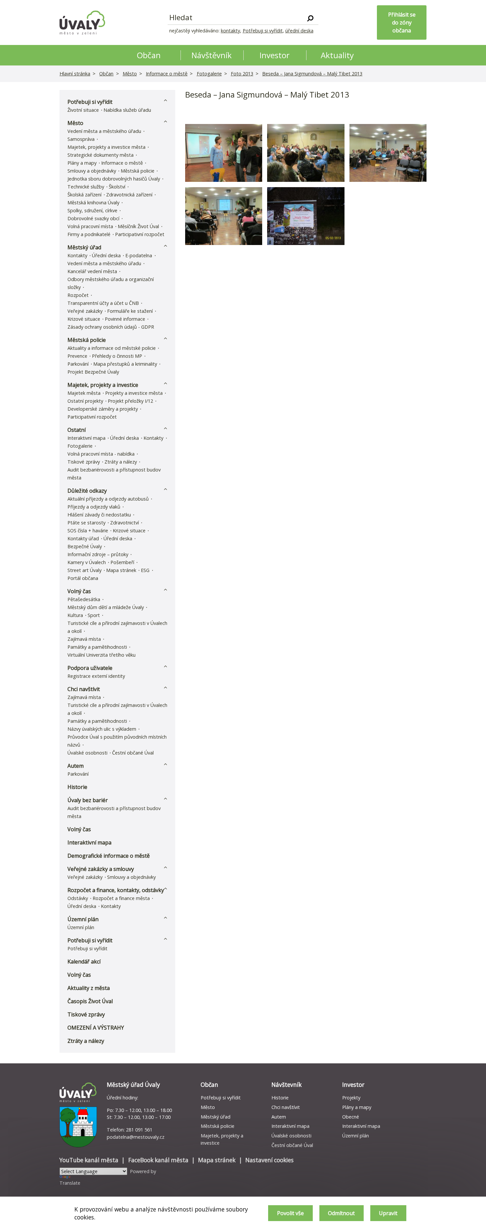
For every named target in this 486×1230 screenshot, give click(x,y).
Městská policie (137, 171)
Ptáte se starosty (86, 522)
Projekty (351, 1097)
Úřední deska (106, 255)
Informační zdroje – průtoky (97, 554)
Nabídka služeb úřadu (127, 110)
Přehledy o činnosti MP (117, 356)
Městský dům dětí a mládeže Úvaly (105, 607)
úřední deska (299, 30)
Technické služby (85, 187)
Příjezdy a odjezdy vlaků (93, 507)
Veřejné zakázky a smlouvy (100, 869)
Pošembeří (122, 562)
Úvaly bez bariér (87, 800)
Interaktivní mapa (86, 438)
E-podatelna (138, 255)
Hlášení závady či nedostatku (99, 515)
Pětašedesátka (83, 599)
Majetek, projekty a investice (102, 385)
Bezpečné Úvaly (84, 546)
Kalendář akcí (84, 961)
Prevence (77, 356)
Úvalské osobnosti (87, 753)
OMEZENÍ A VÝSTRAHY (95, 1027)
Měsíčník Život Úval (138, 226)
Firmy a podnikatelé (88, 234)
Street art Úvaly (84, 570)
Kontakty (77, 255)
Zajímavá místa (84, 639)
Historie (77, 787)
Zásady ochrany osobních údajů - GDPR (110, 327)
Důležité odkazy (87, 490)
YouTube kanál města (89, 1160)
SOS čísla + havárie (87, 530)
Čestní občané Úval (133, 753)
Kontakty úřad (83, 538)
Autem (75, 765)
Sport (94, 615)
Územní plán (83, 919)
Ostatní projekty (85, 401)
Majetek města (84, 393)
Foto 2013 (242, 73)
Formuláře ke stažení (130, 311)
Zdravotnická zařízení (129, 194)
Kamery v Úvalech (86, 562)
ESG (145, 570)
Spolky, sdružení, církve (92, 210)
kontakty (230, 30)
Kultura (75, 615)
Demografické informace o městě (108, 855)
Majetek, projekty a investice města (106, 147)
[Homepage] (82, 22)
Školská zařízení (84, 194)
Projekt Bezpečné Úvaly (93, 372)
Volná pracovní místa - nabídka (101, 454)
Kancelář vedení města (92, 271)
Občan (106, 73)
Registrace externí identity (96, 676)
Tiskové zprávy (83, 462)
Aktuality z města (88, 988)
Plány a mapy (82, 163)
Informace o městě (166, 73)
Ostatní (76, 429)
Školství (117, 187)
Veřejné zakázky (84, 311)
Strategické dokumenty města (100, 155)
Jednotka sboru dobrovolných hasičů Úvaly (113, 179)
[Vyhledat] (310, 17)
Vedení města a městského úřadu (104, 131)
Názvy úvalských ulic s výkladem (101, 729)
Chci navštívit (83, 689)
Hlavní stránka (75, 73)
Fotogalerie (209, 73)
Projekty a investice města (134, 393)
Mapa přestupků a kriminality (125, 364)
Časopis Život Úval (90, 1001)
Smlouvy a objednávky (91, 171)
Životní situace (83, 110)
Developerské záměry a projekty (102, 409)
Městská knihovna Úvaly (93, 202)
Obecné (350, 1117)
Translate (70, 1183)
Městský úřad (84, 247)
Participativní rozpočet (139, 234)
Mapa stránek (121, 570)
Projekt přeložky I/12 (130, 401)
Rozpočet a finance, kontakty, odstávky (115, 890)
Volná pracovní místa (90, 226)
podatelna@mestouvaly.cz (135, 1137)
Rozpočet (78, 295)
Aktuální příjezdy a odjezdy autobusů (108, 499)
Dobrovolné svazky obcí (93, 218)
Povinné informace (125, 319)
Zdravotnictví (124, 522)
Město (130, 73)
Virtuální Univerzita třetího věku (101, 655)
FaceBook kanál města (158, 1160)
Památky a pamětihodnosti (97, 647)
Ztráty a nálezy (120, 462)
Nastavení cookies (269, 1160)
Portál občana (82, 578)
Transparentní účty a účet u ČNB (103, 303)
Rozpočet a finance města (121, 898)
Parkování (78, 364)
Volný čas (79, 591)
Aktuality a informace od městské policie (111, 348)
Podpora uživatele (89, 668)
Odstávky (77, 898)
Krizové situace (83, 319)
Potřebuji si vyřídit (263, 30)
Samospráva (81, 139)
